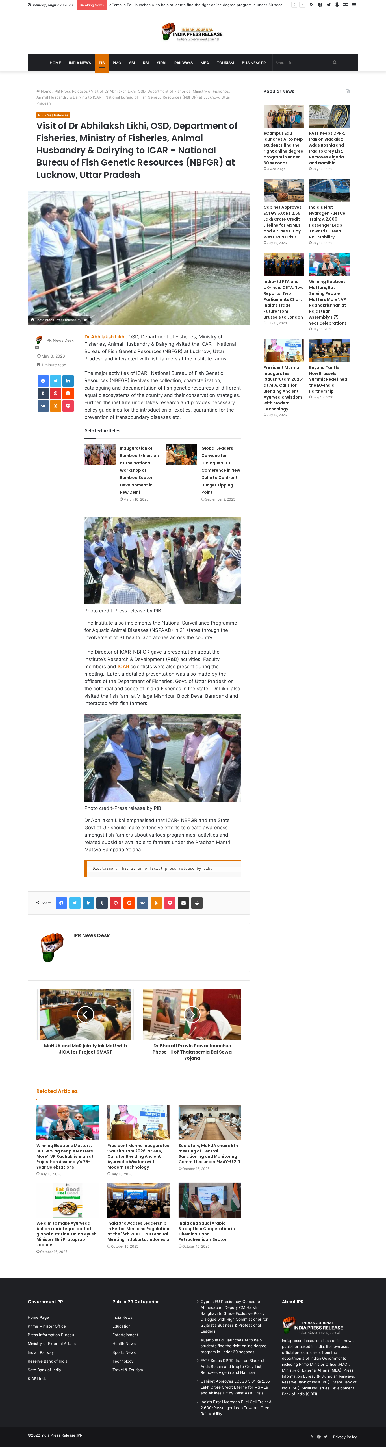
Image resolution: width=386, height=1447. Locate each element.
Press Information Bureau (51, 1335)
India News (80, 62)
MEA (205, 62)
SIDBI (161, 62)
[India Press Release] (193, 32)
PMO (117, 62)
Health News (124, 1343)
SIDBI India (38, 1378)
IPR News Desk (59, 340)
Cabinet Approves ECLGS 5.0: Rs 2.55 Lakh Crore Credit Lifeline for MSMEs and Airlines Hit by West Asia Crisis (283, 222)
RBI (146, 62)
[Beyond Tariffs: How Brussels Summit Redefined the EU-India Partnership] (329, 350)
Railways (183, 62)
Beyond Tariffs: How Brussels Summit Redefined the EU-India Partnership (328, 379)
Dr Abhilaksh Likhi (104, 337)
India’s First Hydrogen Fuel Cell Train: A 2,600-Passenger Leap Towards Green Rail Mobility (328, 222)
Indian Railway (41, 1352)
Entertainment (125, 1335)
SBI (132, 62)
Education (121, 1326)
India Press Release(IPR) (62, 1435)
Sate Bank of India (44, 1370)
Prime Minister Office (47, 1326)
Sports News (124, 1352)
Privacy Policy (345, 1437)
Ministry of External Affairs (52, 1343)
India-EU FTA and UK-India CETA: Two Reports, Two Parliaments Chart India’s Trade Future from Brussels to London (284, 299)
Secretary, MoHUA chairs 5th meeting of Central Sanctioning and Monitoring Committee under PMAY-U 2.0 (209, 1154)
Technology (123, 1361)
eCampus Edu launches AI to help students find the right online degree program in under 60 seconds (199, 5)
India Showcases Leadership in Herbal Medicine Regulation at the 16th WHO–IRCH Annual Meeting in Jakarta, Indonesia (138, 1231)
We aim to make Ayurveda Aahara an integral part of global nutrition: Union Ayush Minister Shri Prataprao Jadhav (66, 1234)
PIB (102, 62)
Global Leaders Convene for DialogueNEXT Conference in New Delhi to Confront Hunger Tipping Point (220, 470)
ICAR (123, 666)
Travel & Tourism (127, 1370)
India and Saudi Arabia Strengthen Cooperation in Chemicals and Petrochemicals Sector (207, 1231)
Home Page (38, 1317)
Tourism (225, 62)
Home (55, 62)
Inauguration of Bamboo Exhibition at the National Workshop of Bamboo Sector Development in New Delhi (139, 470)
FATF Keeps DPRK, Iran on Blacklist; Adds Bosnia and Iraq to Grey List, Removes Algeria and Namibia (327, 148)
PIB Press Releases (71, 91)
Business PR (254, 62)
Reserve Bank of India (48, 1361)
